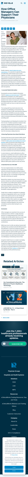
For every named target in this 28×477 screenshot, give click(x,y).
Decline (14, 470)
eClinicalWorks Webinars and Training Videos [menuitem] (14, 405)
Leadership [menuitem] (14, 425)
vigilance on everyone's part (12, 95)
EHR (3, 254)
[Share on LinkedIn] (8, 29)
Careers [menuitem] (14, 436)
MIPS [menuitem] (14, 390)
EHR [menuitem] (14, 386)
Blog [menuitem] (14, 410)
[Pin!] (11, 29)
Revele (17, 266)
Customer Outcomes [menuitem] (14, 414)
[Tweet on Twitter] (5, 29)
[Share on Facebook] (2, 29)
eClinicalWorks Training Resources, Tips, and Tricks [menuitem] (14, 398)
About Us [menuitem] (14, 421)
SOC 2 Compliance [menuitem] (14, 433)
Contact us (15, 248)
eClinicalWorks (19, 292)
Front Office (10, 292)
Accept (14, 467)
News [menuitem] (14, 429)
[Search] (21, 3)
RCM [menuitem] (14, 382)
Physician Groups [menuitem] (14, 371)
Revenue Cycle (6, 266)
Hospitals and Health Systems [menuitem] (14, 375)
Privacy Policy (15, 454)
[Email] (14, 29)
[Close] (25, 3)
